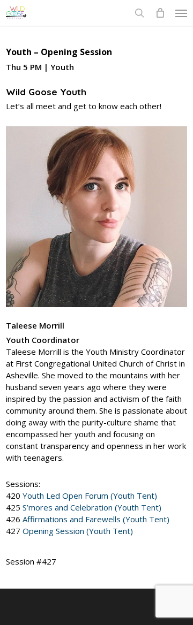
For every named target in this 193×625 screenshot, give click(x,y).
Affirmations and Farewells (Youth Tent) (96, 519)
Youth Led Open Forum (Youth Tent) (90, 495)
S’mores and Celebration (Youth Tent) (92, 507)
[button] (181, 12)
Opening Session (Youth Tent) (78, 530)
